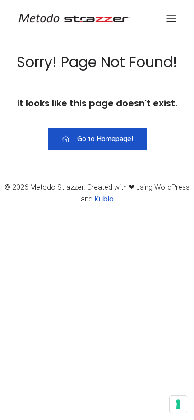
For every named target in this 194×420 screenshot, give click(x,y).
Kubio (104, 199)
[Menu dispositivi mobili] (171, 18)
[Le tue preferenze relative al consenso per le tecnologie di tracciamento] (178, 404)
